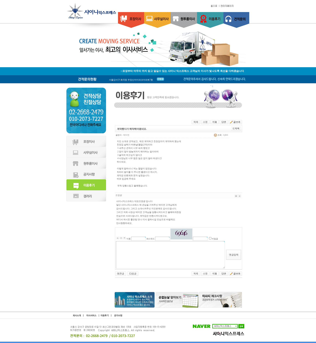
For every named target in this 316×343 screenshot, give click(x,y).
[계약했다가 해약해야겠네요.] (132, 273)
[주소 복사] (236, 128)
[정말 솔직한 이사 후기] (120, 273)
